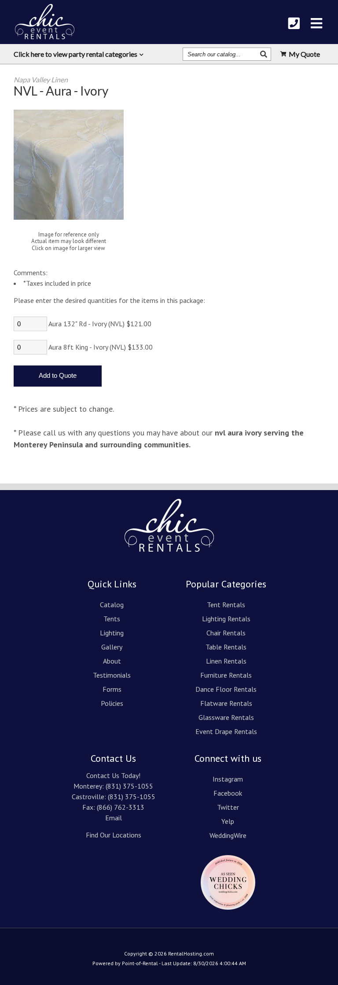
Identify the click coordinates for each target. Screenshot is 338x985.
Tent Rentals (226, 604)
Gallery (111, 646)
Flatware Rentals (226, 703)
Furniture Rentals (226, 675)
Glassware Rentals (226, 717)
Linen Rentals (226, 661)
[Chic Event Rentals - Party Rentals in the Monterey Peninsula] (44, 21)
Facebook (227, 793)
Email (113, 817)
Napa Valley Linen (41, 79)
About (112, 661)
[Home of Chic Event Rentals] (169, 557)
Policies (112, 703)
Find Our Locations (113, 834)
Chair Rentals (226, 632)
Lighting (112, 632)
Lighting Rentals (226, 618)
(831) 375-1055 (129, 786)
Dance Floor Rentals (226, 689)
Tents (111, 618)
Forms (112, 689)
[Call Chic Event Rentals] (294, 23)
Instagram (228, 779)
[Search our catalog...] (264, 54)
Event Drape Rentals (226, 731)
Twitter (228, 807)
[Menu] (316, 23)
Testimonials (112, 675)
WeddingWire (227, 835)
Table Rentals (226, 646)
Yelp (227, 821)
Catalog (112, 604)
